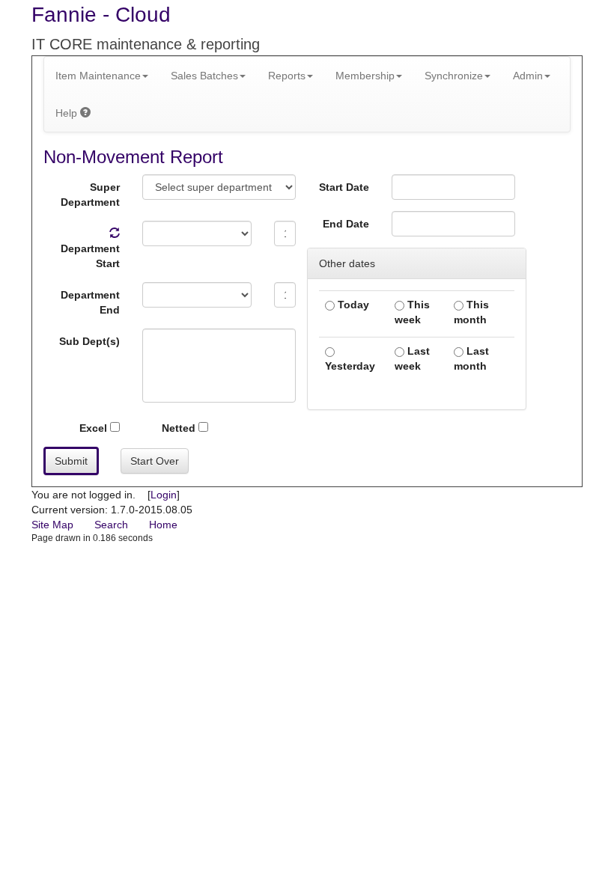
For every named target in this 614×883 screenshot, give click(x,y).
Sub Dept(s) (89, 341)
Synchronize (454, 76)
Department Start (90, 255)
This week (412, 312)
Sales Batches (204, 76)
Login (164, 495)
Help (67, 113)
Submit (71, 461)
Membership (365, 76)
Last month (471, 358)
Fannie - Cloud (101, 14)
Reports (287, 76)
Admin (528, 76)
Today (352, 305)
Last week (412, 358)
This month (471, 312)
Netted (180, 428)
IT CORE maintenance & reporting (145, 44)
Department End (90, 302)
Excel (94, 428)
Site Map (52, 525)
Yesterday (350, 366)
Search (111, 525)
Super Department (90, 194)
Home (163, 525)
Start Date (344, 187)
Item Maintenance (98, 76)
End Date (346, 224)
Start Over (154, 461)
